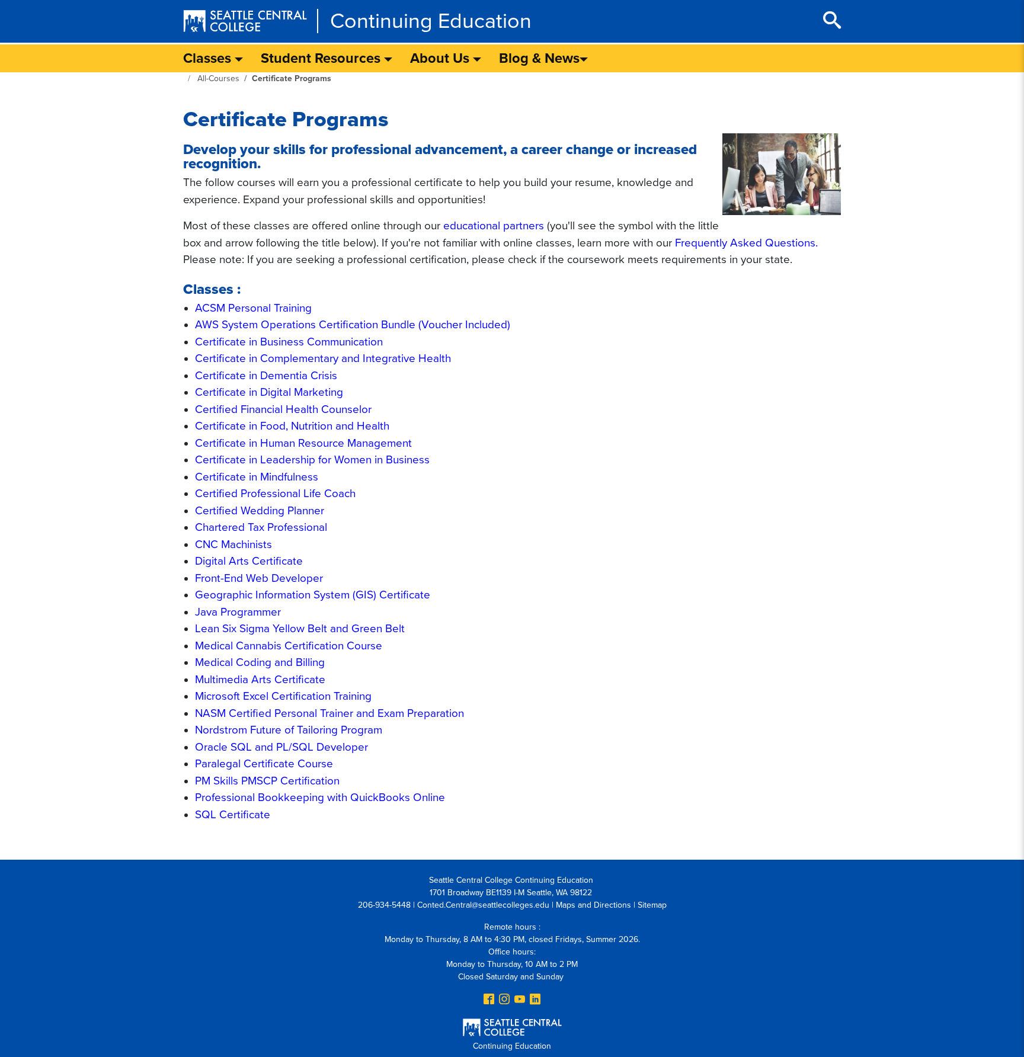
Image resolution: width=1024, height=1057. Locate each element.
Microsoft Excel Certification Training (283, 696)
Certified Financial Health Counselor (283, 409)
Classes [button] (209, 58)
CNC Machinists (233, 544)
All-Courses (218, 78)
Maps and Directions (593, 905)
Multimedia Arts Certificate (260, 679)
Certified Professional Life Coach (275, 493)
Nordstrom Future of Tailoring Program (288, 729)
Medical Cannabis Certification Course (288, 645)
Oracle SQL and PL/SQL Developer (281, 747)
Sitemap (652, 905)
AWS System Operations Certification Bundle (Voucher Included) (352, 324)
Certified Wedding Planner (259, 510)
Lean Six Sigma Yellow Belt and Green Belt (300, 628)
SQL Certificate (232, 814)
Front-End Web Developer (259, 578)
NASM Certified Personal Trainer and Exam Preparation (329, 713)
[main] (512, 457)
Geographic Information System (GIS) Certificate (312, 594)
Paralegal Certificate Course (264, 763)
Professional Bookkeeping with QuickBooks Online (320, 797)
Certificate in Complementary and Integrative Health (323, 358)
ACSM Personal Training (253, 308)
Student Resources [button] (322, 58)
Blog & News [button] (539, 58)
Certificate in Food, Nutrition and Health (292, 426)
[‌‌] (489, 1000)
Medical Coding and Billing (260, 662)
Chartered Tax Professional (261, 527)
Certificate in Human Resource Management (303, 443)
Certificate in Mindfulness (256, 476)
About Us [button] (441, 58)
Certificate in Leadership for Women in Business (312, 459)
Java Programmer (238, 612)
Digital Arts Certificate (249, 561)
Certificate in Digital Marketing (269, 392)
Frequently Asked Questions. (746, 242)
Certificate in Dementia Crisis (266, 375)
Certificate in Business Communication (289, 341)
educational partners (493, 225)
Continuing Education (431, 21)
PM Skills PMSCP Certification (267, 780)
